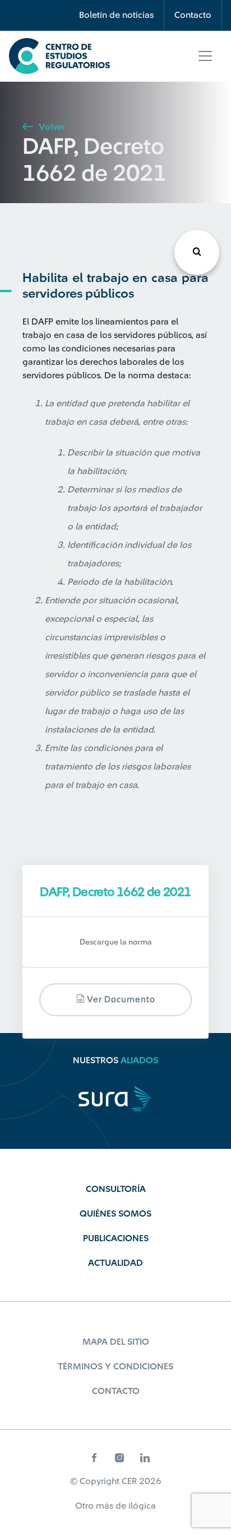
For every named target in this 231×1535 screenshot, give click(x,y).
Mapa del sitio (115, 1341)
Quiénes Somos (115, 1213)
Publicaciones (116, 1238)
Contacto (192, 15)
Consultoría (116, 1189)
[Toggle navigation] (205, 56)
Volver (50, 127)
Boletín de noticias (116, 15)
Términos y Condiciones (115, 1366)
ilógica (142, 1505)
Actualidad (115, 1263)
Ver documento (120, 1000)
